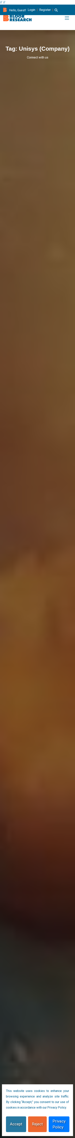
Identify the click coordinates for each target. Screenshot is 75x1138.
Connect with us (37, 57)
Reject (37, 1124)
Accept (16, 1124)
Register (45, 10)
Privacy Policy (59, 1124)
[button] (56, 12)
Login (31, 10)
